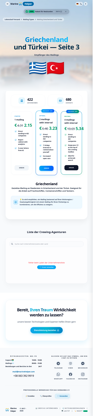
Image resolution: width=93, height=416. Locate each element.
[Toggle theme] (81, 4)
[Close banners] (65, 11)
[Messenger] (83, 363)
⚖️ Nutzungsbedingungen (73, 408)
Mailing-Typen (28, 19)
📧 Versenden (62, 396)
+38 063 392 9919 (23, 376)
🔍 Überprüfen (45, 396)
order (21, 168)
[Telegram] (58, 363)
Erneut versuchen (48, 267)
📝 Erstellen (29, 396)
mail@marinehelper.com (23, 371)
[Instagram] (83, 374)
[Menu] (7, 4)
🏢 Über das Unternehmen (46, 408)
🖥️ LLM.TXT (65, 411)
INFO (58, 11)
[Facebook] (70, 374)
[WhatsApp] (58, 374)
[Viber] (70, 363)
